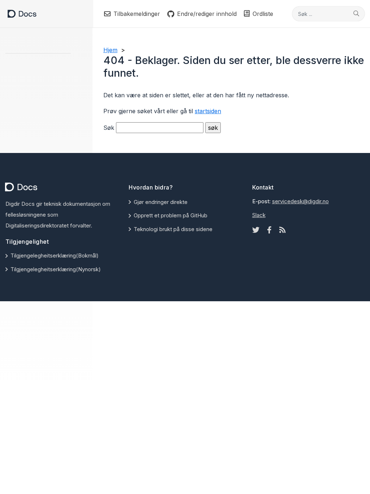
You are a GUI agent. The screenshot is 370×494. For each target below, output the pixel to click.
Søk (108, 127)
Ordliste (263, 13)
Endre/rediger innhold (207, 13)
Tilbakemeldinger (136, 13)
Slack (259, 215)
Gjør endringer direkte (161, 202)
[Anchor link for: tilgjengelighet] (52, 241)
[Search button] (356, 13)
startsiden (208, 111)
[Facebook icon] (269, 230)
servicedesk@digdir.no (300, 201)
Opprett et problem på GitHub (170, 215)
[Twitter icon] (255, 230)
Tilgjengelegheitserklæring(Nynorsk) (55, 269)
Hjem (110, 50)
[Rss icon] (282, 230)
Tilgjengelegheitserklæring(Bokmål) (54, 255)
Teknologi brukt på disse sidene (173, 229)
